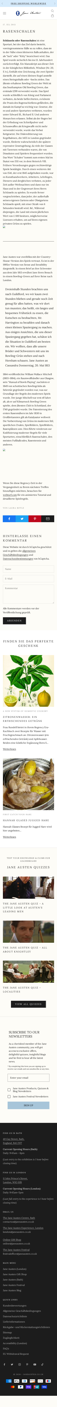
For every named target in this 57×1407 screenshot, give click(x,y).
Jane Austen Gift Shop (15, 1274)
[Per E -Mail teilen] (47, 519)
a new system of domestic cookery (25, 711)
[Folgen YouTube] (34, 1364)
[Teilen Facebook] (9, 519)
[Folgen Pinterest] (27, 1364)
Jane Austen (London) (14, 1268)
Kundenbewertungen (14, 1305)
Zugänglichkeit (11, 1337)
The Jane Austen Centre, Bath (19, 1217)
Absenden (14, 620)
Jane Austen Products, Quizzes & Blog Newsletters (31, 1090)
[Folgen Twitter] (12, 1364)
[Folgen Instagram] (19, 1364)
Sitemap (7, 1332)
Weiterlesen (9, 749)
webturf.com (10, 494)
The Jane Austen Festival (16, 1249)
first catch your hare (17, 814)
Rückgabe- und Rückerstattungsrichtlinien (26, 1327)
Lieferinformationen (14, 1321)
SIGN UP (28, 1105)
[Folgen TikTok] (42, 1364)
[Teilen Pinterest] (35, 519)
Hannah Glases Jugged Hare (26, 820)
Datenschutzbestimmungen (18, 558)
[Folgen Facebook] (4, 1364)
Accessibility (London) (15, 1343)
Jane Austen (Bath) (13, 1279)
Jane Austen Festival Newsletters (30, 1096)
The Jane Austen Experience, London (23, 1227)
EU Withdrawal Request (16, 1353)
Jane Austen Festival (14, 1285)
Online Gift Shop (12, 1239)
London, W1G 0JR (12, 1182)
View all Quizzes (28, 1004)
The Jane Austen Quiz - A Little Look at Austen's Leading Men (23, 907)
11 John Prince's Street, (15, 1178)
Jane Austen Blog (12, 1290)
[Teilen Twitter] (22, 519)
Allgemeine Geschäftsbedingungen (22, 1310)
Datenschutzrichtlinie (15, 1316)
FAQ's (6, 1348)
